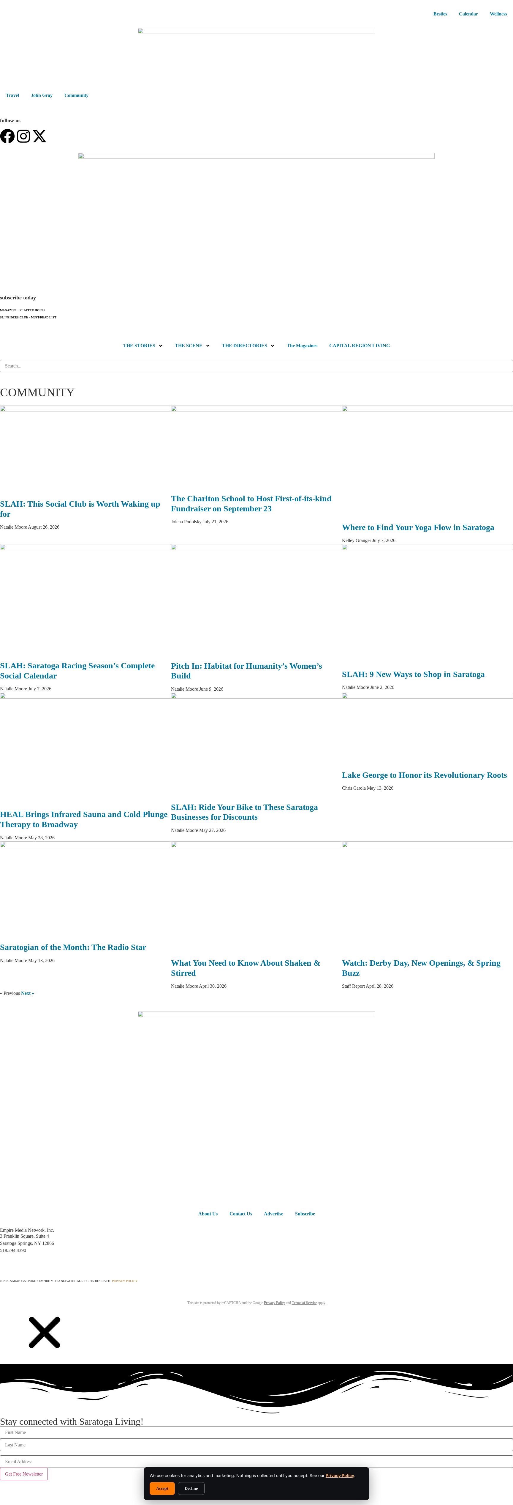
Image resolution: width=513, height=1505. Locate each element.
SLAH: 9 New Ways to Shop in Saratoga (413, 674)
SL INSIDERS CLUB (14, 317)
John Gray (42, 95)
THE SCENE (188, 345)
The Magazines (302, 345)
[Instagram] (23, 136)
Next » (27, 993)
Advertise (273, 1213)
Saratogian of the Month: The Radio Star (74, 947)
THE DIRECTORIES (244, 345)
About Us (208, 1213)
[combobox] (256, 366)
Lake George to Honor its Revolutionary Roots (424, 775)
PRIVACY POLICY (124, 1281)
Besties (440, 13)
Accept (162, 1488)
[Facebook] (7, 136)
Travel (12, 95)
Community (76, 95)
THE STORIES (139, 345)
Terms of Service (304, 1303)
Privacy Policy (340, 1475)
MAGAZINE (8, 310)
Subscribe (305, 1213)
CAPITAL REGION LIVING (359, 345)
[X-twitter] (39, 136)
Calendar (468, 13)
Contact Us (240, 1213)
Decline (191, 1488)
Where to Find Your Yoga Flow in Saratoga (418, 527)
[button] (44, 1353)
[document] (256, 1406)
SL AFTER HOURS (32, 310)
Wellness (498, 13)
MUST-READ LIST (43, 317)
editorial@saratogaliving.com (29, 1261)
